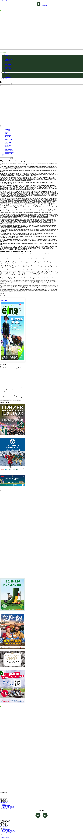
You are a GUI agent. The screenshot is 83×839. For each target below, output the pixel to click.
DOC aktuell (7, 61)
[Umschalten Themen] (19, 128)
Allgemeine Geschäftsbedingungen (8, 807)
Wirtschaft (6, 71)
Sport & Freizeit (7, 69)
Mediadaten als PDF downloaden (8, 806)
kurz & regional (7, 67)
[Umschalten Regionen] (19, 147)
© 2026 (1, 837)
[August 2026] (12, 360)
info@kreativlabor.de (4, 802)
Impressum (4, 804)
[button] (6, 72)
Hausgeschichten (7, 56)
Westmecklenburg (8, 77)
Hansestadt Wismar (8, 73)
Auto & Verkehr (7, 63)
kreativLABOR (6, 837)
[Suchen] (1, 82)
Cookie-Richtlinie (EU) (6, 808)
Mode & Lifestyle (8, 68)
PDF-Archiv (4, 78)
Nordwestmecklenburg (8, 76)
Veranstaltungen (7, 60)
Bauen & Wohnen (8, 64)
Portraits (6, 57)
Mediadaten (4, 79)
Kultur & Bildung (8, 65)
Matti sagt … (7, 55)
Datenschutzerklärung (6, 805)
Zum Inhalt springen (3, 0)
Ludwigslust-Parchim (8, 74)
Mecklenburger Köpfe (8, 59)
